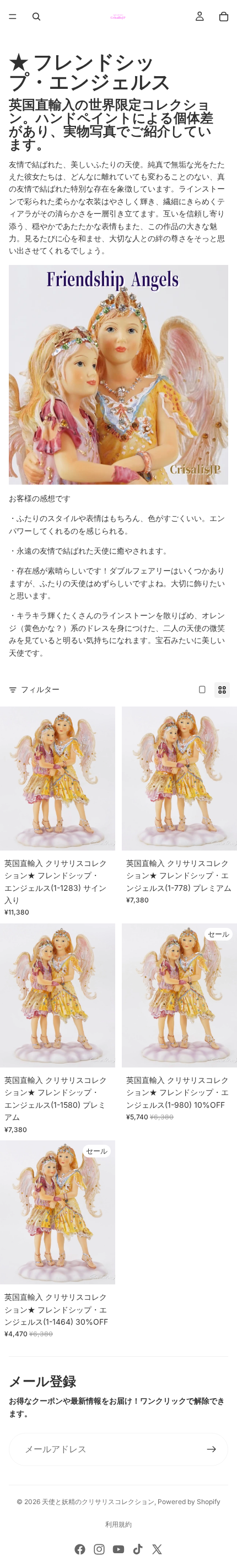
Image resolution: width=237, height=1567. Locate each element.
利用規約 (118, 1524)
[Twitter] (157, 1549)
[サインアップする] (211, 1449)
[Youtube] (118, 1549)
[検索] (36, 16)
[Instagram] (99, 1549)
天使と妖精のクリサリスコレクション (98, 1501)
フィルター (40, 689)
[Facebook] (80, 1549)
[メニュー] (12, 16)
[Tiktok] (137, 1549)
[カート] (224, 16)
